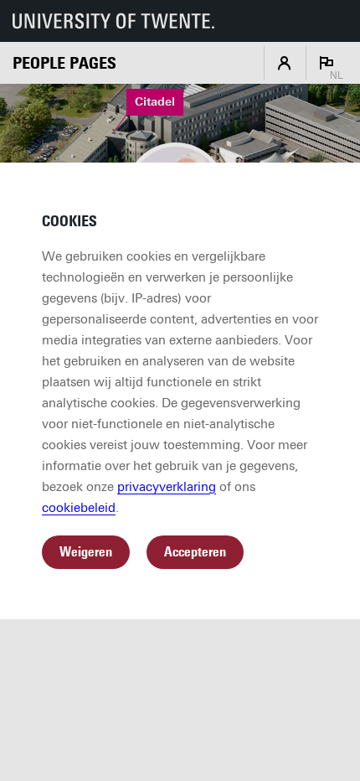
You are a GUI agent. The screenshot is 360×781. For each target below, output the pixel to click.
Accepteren (195, 552)
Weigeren (85, 552)
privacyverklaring (166, 486)
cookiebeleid (79, 507)
